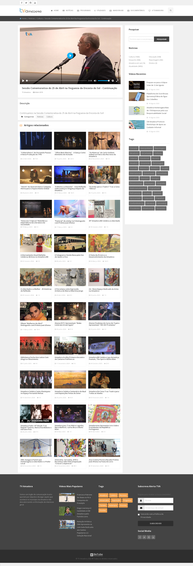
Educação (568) (155, 57)
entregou (155, 178)
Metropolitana (146, 148)
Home (56, 10)
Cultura (40, 18)
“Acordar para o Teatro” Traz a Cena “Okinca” (104, 188)
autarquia (145, 178)
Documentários (138, 10)
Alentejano (149, 183)
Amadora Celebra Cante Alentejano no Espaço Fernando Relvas (35, 392)
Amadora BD (118, 10)
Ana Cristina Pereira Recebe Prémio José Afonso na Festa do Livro (104, 461)
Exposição (116, 500)
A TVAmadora (157, 10)
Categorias (29, 116)
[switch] (139, 514)
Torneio (103, 505)
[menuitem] (55, 10)
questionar (144, 158)
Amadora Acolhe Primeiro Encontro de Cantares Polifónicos (69, 358)
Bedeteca (155, 168)
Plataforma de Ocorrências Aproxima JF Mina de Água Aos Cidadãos (157, 96)
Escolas (103, 510)
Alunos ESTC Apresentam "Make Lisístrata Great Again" (68, 324)
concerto (133, 148)
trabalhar (160, 198)
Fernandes (161, 208)
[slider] (56, 80)
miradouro (134, 153)
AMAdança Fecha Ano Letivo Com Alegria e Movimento (34, 358)
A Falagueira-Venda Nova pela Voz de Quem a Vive (69, 256)
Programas (85, 10)
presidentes (135, 208)
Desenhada (162, 173)
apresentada (135, 198)
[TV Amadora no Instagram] (31, 3)
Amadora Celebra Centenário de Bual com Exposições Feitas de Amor (70, 392)
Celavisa (133, 158)
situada (165, 168)
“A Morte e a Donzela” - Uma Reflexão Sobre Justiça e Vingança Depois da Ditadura (70, 189)
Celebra (113, 495)
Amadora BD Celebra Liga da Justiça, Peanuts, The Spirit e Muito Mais (104, 358)
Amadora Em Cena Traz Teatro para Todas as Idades (104, 392)
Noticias (32, 18)
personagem (158, 163)
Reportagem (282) (156, 60)
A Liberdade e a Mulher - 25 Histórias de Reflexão (36, 290)
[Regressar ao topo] (184, 549)
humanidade (149, 173)
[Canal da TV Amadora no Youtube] (35, 3)
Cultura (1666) (134, 57)
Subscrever (155, 523)
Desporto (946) (134, 60)
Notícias (69, 10)
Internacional (135, 173)
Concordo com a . (152, 515)
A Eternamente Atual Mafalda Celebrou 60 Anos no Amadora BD (34, 256)
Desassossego (136, 183)
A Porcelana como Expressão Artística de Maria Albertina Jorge (69, 290)
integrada (161, 183)
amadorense (148, 208)
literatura (150, 203)
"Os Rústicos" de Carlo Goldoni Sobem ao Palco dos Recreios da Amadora (102, 154)
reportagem (160, 148)
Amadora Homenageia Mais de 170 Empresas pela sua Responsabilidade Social (158, 110)
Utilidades (101, 10)
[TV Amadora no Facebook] (22, 3)
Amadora (133, 163)
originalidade (154, 188)
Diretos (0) (153, 63)
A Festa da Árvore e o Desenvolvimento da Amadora (101, 256)
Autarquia (113, 505)
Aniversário (104, 500)
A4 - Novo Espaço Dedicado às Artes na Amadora (104, 290)
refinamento (135, 193)
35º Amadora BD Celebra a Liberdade (104, 221)
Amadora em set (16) (137, 63)
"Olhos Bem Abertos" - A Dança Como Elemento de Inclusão (70, 153)
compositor (148, 198)
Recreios (155, 158)
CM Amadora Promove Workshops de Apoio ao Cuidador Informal (156, 124)
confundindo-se (136, 203)
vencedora (161, 203)
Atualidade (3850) (135, 66)
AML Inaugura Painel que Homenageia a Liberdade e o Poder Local (36, 462)
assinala (133, 168)
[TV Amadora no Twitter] (26, 3)
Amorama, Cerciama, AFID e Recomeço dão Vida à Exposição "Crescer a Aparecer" (68, 462)
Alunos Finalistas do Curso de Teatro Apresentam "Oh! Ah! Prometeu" (104, 324)
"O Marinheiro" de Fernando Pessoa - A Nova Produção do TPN (36, 153)
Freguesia (127, 500)
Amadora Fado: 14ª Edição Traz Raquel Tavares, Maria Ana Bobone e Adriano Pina (36, 427)
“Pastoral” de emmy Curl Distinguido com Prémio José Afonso (70, 222)
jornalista (134, 178)
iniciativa (147, 193)
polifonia (158, 153)
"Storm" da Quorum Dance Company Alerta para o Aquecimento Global (36, 188)
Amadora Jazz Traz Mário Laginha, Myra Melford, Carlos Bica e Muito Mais (69, 427)
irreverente (145, 163)
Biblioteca (144, 168)
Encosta (123, 505)
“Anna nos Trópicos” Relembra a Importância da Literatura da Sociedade (34, 223)
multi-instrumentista (138, 188)
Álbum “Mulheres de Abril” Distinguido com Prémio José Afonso (36, 324)
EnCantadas (146, 153)
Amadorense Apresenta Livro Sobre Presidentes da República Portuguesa (104, 427)
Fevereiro (157, 193)
